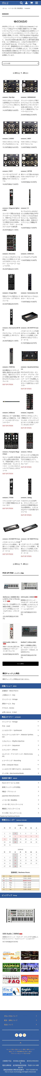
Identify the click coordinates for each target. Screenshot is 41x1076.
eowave (27, 8)
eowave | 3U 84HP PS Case (11, 539)
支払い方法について (16, 1049)
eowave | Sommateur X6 (29, 293)
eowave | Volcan (26, 452)
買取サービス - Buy (8, 704)
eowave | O (25, 208)
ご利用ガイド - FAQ (8, 695)
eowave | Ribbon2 (9, 413)
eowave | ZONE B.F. (27, 254)
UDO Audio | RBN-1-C (10, 642)
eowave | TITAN (8, 497)
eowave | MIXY (26, 138)
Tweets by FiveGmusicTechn (10, 816)
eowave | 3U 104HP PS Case (29, 540)
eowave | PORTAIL (9, 367)
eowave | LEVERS (8, 138)
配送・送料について (28, 1049)
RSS (25, 1053)
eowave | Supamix (27, 413)
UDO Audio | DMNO (27, 597)
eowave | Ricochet (9, 254)
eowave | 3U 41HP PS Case (29, 328)
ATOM (28, 1053)
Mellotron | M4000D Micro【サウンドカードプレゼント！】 (11, 599)
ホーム (5, 8)
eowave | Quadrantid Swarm (30, 368)
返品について (12, 1051)
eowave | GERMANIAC (28, 97)
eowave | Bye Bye (9, 97)
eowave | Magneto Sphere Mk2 (11, 209)
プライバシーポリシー (16, 1053)
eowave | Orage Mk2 (9, 293)
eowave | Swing (26, 497)
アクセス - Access (8, 708)
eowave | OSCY (8, 171)
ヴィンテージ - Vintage (10, 699)
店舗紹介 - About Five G (10, 691)
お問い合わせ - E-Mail (9, 712)
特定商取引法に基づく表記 (24, 1051)
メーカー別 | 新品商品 (16, 8)
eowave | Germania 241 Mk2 (11, 329)
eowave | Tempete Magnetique (11, 453)
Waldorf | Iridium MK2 (28, 642)
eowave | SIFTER (26, 171)
